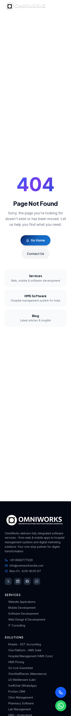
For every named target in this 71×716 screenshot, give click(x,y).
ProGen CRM (16, 691)
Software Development (23, 613)
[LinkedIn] (17, 581)
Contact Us (35, 254)
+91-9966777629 (21, 560)
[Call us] (60, 692)
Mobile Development (22, 607)
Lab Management (19, 709)
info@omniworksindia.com (26, 565)
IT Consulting (16, 625)
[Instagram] (36, 581)
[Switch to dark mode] (52, 6)
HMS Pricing (16, 662)
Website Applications (22, 601)
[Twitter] (8, 581)
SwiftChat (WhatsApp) (22, 685)
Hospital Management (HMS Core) (30, 656)
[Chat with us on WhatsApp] (60, 705)
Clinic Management (20, 697)
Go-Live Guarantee (20, 668)
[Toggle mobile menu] (62, 6)
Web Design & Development (26, 619)
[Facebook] (27, 581)
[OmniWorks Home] (26, 6)
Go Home (38, 240)
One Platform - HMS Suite (24, 650)
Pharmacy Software (21, 703)
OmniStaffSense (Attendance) (27, 673)
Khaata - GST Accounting (24, 644)
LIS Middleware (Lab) (22, 679)
